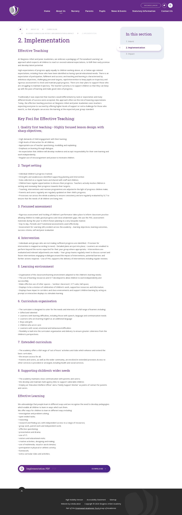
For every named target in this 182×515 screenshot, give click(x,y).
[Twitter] (164, 5)
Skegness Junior (150, 5)
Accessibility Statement (96, 500)
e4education (76, 504)
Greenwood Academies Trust (87, 508)
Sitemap (113, 500)
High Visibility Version (74, 500)
